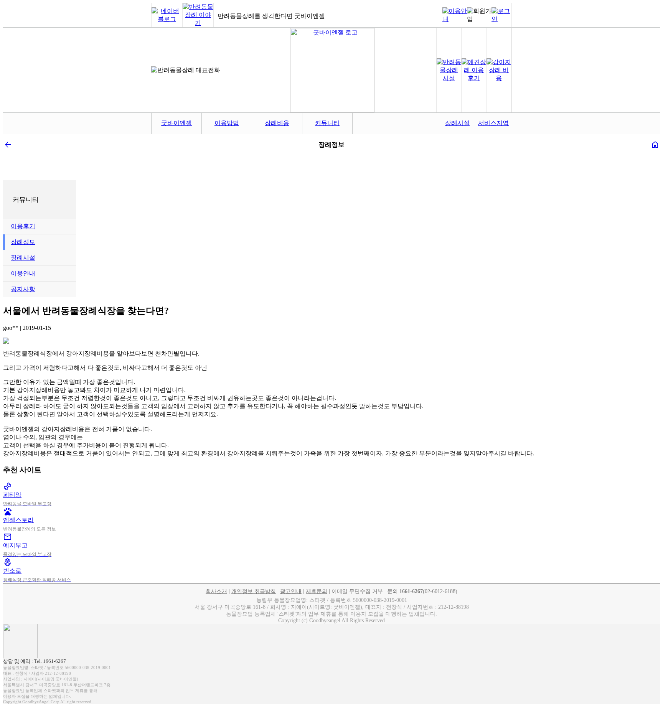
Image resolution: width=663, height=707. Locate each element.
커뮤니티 (327, 123)
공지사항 (23, 289)
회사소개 (216, 591)
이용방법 (226, 123)
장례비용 (277, 123)
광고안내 (291, 591)
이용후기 (23, 226)
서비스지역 (493, 123)
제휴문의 (316, 591)
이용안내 (23, 273)
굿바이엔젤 (176, 123)
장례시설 (457, 123)
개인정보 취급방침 (253, 591)
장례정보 (23, 242)
